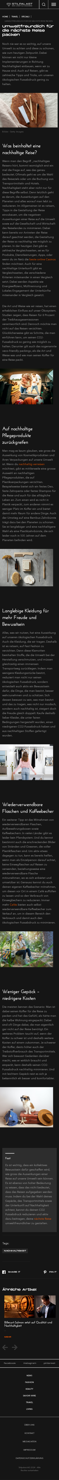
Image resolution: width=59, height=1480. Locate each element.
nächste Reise (42, 1218)
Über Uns (29, 1425)
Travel (29, 1402)
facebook (10, 1363)
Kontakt (29, 1433)
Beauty (29, 1389)
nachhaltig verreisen (32, 464)
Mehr (7, 1337)
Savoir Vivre (29, 1396)
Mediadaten (29, 1441)
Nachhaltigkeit (15, 1251)
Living (29, 1409)
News (29, 1375)
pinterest (49, 1363)
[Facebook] (11, 1272)
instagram (30, 1363)
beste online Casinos (42, 259)
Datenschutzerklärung (29, 1458)
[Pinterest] (50, 1272)
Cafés (13, 904)
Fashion (29, 1382)
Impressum (29, 1450)
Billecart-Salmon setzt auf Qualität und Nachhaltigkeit (28, 1323)
